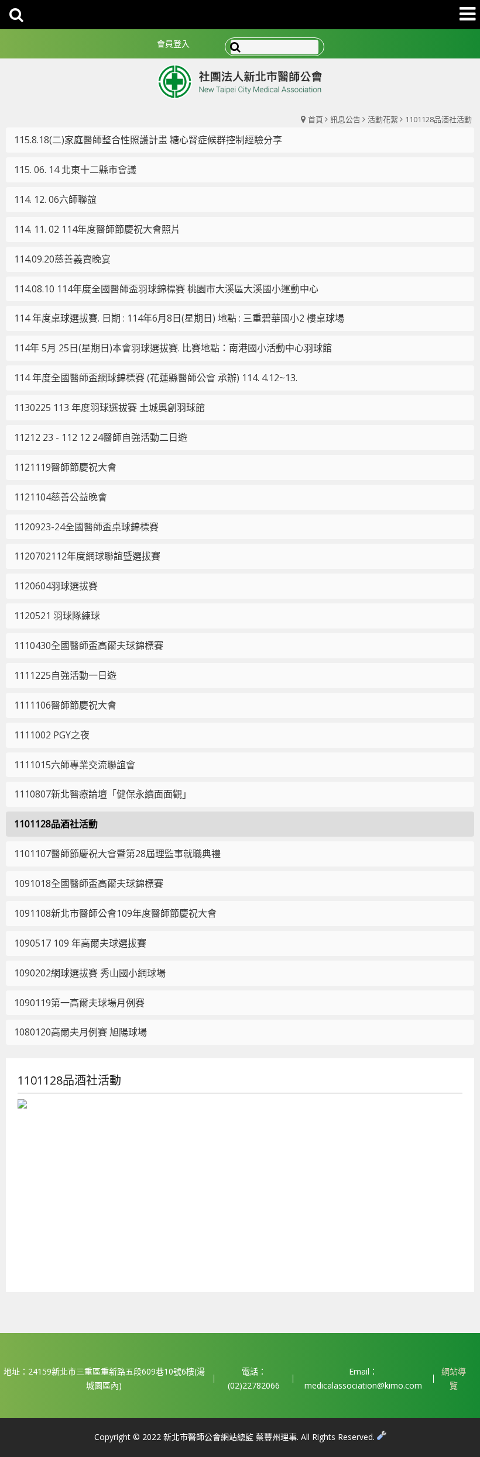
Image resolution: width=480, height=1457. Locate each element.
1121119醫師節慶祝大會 (65, 467)
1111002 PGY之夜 (52, 734)
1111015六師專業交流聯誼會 (74, 764)
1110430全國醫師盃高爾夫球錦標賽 (88, 645)
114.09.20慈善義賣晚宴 (62, 259)
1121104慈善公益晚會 (60, 497)
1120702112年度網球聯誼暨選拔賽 (87, 556)
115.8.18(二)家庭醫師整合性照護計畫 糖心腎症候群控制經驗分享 (148, 139)
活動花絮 (383, 119)
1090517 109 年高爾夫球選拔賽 (80, 943)
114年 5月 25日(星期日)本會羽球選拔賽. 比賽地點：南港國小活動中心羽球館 (173, 347)
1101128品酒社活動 (438, 119)
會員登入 (173, 43)
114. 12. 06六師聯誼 (55, 199)
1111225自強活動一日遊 (65, 675)
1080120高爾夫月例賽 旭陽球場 (80, 1032)
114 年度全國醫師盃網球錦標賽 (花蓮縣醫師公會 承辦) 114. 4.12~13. (155, 377)
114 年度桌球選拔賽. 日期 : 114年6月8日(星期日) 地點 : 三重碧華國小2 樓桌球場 (179, 318)
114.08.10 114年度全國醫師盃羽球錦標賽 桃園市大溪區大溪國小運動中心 (166, 288)
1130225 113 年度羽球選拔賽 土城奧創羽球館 (109, 407)
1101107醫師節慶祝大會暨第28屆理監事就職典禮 (117, 853)
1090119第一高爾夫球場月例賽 (79, 1002)
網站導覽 (453, 1378)
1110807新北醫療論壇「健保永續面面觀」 (102, 794)
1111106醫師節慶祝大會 (65, 705)
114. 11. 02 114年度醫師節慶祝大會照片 (97, 229)
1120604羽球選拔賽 (56, 585)
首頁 (315, 119)
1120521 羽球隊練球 (57, 615)
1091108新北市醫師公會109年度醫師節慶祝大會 (115, 913)
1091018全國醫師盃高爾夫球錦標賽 (88, 883)
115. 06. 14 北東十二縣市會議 (75, 169)
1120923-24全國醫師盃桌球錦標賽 (86, 526)
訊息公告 (345, 119)
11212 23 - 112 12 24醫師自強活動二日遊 (100, 437)
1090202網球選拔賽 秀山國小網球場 (90, 972)
